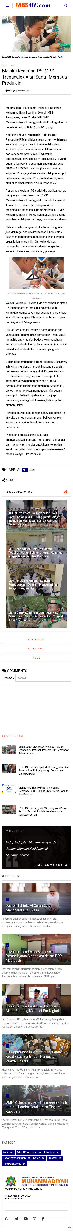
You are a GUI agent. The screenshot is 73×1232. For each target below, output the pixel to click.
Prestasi (52, 1158)
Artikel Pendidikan (26, 1152)
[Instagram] (34, 1219)
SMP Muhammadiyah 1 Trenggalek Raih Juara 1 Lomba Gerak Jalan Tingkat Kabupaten (36, 1107)
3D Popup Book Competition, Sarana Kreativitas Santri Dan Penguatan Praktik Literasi (34, 1056)
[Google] (7, 1219)
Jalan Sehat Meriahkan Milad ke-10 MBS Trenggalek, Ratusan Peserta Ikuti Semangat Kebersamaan (44, 750)
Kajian (36, 1158)
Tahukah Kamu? (12, 1163)
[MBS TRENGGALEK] (33, 6)
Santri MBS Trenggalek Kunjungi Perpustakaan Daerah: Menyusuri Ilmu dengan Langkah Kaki (33, 584)
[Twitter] (16, 1219)
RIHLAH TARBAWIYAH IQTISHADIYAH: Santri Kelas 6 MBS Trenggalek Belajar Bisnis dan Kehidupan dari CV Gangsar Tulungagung (34, 519)
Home (4, 65)
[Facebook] (43, 1219)
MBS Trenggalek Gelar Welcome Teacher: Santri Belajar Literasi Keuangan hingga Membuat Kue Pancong (36, 552)
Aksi (13, 65)
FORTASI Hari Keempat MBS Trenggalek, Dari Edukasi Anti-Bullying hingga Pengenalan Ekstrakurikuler (44, 770)
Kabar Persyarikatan (14, 1158)
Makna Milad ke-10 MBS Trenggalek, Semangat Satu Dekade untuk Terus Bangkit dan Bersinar (43, 791)
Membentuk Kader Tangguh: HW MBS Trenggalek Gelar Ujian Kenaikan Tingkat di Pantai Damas (35, 616)
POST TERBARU (13, 736)
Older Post (36, 649)
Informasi (49, 1152)
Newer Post (36, 640)
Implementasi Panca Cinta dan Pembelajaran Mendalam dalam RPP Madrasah (34, 956)
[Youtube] (26, 1219)
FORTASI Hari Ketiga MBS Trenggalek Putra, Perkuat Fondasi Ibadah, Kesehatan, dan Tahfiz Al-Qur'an (43, 811)
